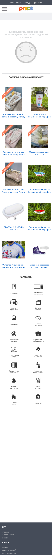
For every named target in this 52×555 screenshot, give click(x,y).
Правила (5, 547)
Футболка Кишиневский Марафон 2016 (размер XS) (13, 266)
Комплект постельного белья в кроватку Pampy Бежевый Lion (13, 190)
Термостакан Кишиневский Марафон (39, 115)
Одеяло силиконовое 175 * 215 (39, 153)
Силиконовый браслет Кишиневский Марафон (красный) (39, 228)
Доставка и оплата (9, 553)
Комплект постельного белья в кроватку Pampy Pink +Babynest (13, 153)
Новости (5, 538)
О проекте (5, 532)
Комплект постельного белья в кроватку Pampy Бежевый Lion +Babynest (13, 115)
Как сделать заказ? (9, 550)
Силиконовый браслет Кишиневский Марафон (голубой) (39, 190)
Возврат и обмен (8, 535)
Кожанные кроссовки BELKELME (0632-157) (39, 266)
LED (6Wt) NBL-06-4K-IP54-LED (13, 228)
